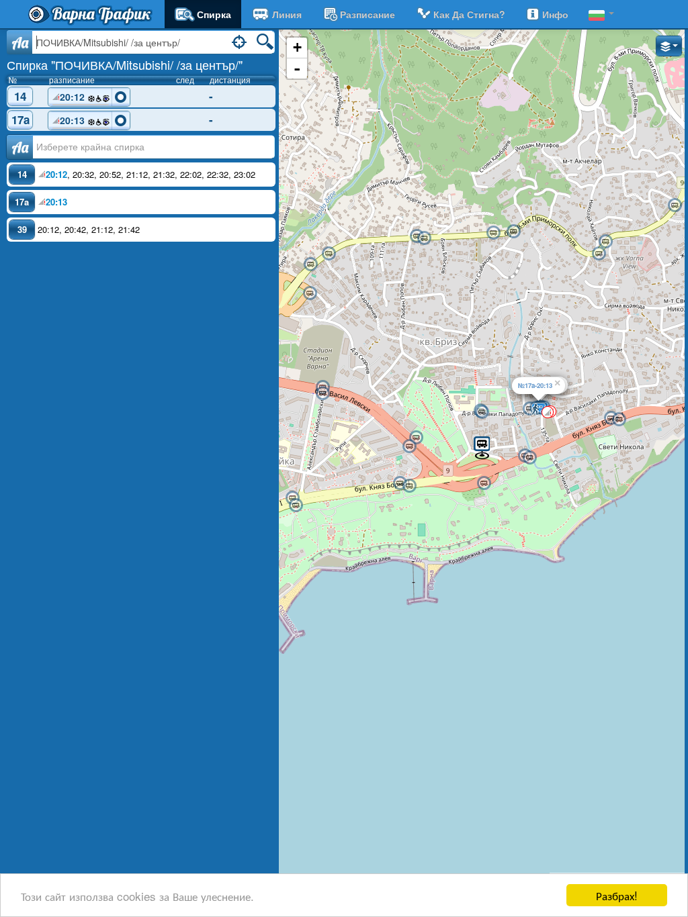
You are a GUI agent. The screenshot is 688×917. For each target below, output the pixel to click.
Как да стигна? (469, 14)
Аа (19, 147)
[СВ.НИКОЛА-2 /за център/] (399, 483)
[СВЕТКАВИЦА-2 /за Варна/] (605, 241)
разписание (367, 14)
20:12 (73, 96)
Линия (287, 14)
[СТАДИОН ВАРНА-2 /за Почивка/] (322, 393)
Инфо (555, 14)
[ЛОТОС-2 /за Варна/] (310, 264)
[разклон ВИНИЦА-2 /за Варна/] (674, 205)
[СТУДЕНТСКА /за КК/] (618, 419)
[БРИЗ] (309, 293)
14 (20, 96)
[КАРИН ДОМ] (483, 483)
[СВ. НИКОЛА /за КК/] (409, 486)
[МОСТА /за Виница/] (513, 231)
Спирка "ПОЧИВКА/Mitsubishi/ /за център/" (125, 64)
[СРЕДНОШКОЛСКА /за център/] (415, 437)
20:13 (73, 120)
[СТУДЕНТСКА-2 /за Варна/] (610, 418)
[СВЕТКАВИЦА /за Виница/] (598, 253)
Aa (19, 42)
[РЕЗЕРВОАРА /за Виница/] (424, 238)
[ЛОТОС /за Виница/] (328, 253)
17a (20, 120)
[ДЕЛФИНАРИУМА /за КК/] (295, 505)
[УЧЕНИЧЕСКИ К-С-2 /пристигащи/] (481, 412)
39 (22, 229)
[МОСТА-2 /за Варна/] (493, 233)
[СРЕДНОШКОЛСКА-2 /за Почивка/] (409, 446)
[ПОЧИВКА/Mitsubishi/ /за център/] (482, 446)
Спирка (214, 14)
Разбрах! (617, 895)
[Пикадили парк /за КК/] (529, 457)
